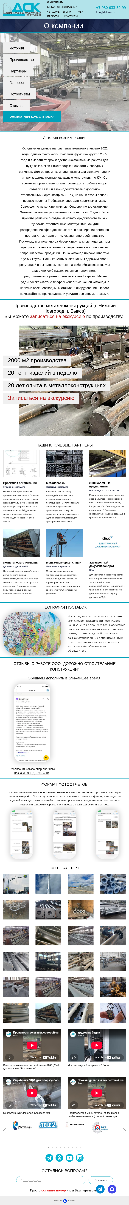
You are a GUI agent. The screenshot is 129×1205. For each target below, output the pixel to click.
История (16, 48)
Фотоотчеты (19, 94)
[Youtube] (69, 1158)
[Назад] (4, 1130)
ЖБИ (80, 11)
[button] (48, 1147)
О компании (55, 2)
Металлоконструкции (62, 7)
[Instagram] (80, 1158)
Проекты (53, 16)
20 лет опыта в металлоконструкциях (57, 385)
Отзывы (16, 105)
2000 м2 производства (37, 360)
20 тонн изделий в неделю (42, 373)
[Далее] (124, 1130)
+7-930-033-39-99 (111, 7)
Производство (21, 59)
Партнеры (18, 71)
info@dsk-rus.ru (105, 12)
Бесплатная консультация (31, 116)
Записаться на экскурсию (41, 398)
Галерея (16, 82)
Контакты (71, 16)
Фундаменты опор (59, 11)
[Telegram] (49, 1158)
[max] (112, 1189)
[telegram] (100, 1189)
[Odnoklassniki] (59, 1158)
